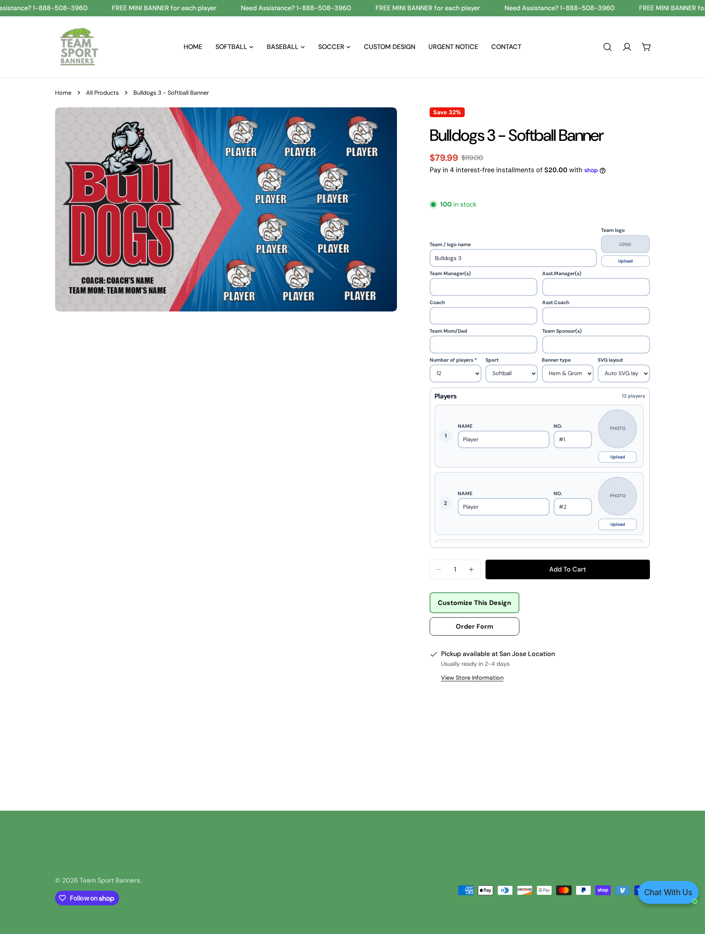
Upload (625, 261)
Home (63, 92)
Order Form (474, 626)
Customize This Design (474, 602)
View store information (472, 677)
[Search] (607, 47)
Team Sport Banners (110, 880)
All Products (102, 92)
